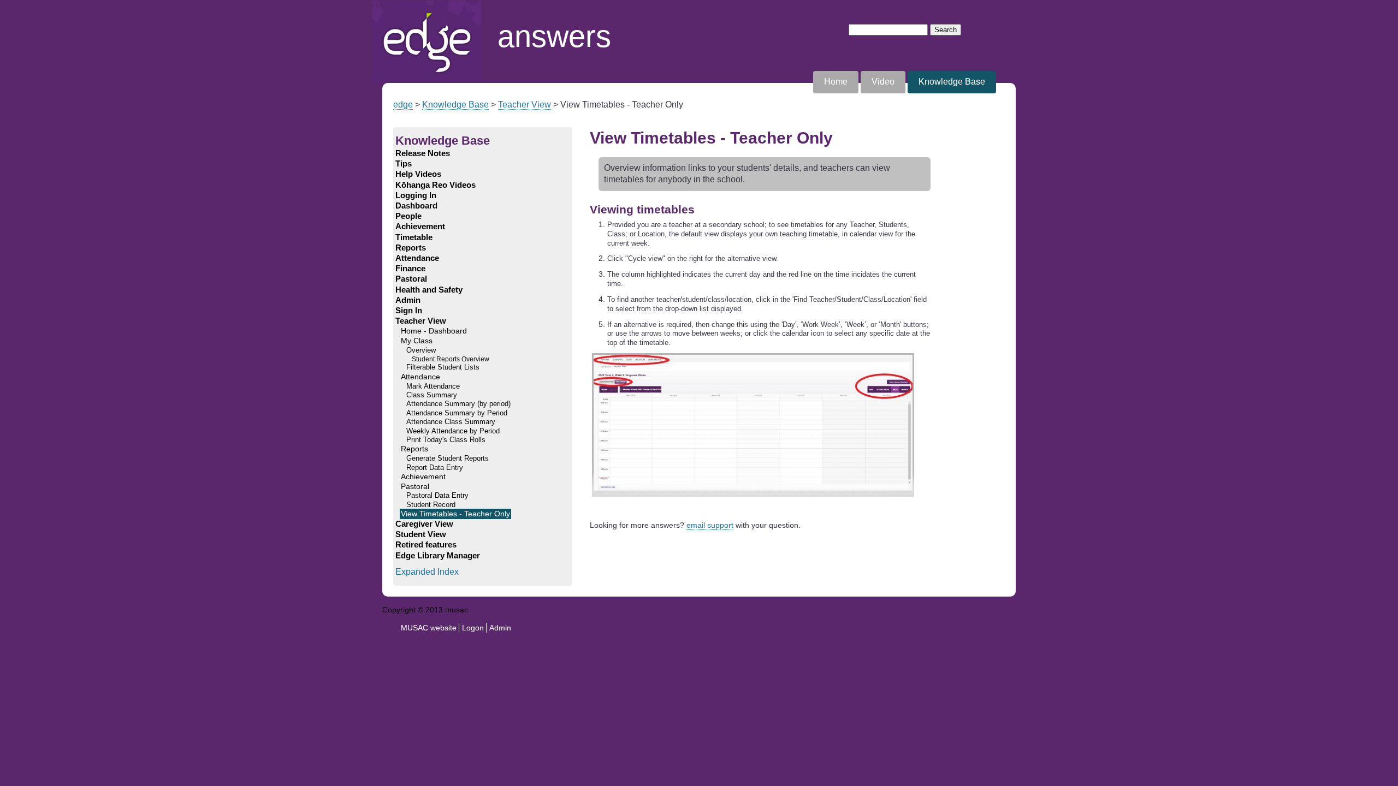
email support (709, 525)
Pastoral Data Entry (437, 495)
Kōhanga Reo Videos (435, 185)
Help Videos (418, 174)
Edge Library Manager (437, 555)
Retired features (426, 544)
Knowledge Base (952, 81)
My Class (417, 341)
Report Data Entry (434, 468)
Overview (421, 350)
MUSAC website (429, 627)
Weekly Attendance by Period (453, 431)
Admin (407, 300)
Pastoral (411, 279)
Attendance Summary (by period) (458, 404)
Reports (410, 247)
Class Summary (431, 395)
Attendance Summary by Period (456, 413)
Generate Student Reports (447, 458)
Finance (410, 268)
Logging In (415, 195)
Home (383, 5)
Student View (420, 534)
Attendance (417, 258)
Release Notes (422, 153)
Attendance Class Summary (450, 422)
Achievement (420, 226)
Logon (473, 627)
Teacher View (524, 104)
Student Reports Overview (450, 358)
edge (403, 104)
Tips (403, 163)
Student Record (430, 505)
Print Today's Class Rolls (445, 440)
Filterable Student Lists (442, 367)
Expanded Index (427, 571)
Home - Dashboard (434, 331)
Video (883, 81)
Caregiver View (424, 524)
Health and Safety (429, 289)
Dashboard (416, 205)
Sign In (408, 310)
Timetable (414, 237)
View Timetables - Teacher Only (455, 514)
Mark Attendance (433, 386)
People (408, 216)
